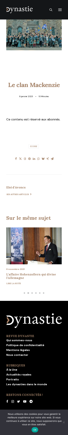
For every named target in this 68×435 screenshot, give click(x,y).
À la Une (11, 369)
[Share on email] (52, 159)
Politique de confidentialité (25, 345)
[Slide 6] (44, 293)
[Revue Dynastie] (19, 9)
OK (35, 429)
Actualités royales (18, 374)
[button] (60, 9)
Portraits (12, 379)
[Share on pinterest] (29, 159)
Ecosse (33, 146)
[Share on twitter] (20, 159)
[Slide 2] (28, 293)
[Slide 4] (36, 293)
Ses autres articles (17, 194)
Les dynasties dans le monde (26, 384)
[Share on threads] (25, 159)
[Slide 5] (40, 293)
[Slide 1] (24, 293)
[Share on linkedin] (34, 159)
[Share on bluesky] (43, 159)
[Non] (63, 422)
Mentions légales (18, 350)
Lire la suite (13, 283)
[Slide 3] (32, 293)
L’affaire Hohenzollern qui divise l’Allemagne (31, 276)
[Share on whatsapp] (38, 159)
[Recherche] (49, 9)
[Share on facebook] (16, 159)
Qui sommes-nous (19, 340)
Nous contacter (17, 355)
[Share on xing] (48, 159)
